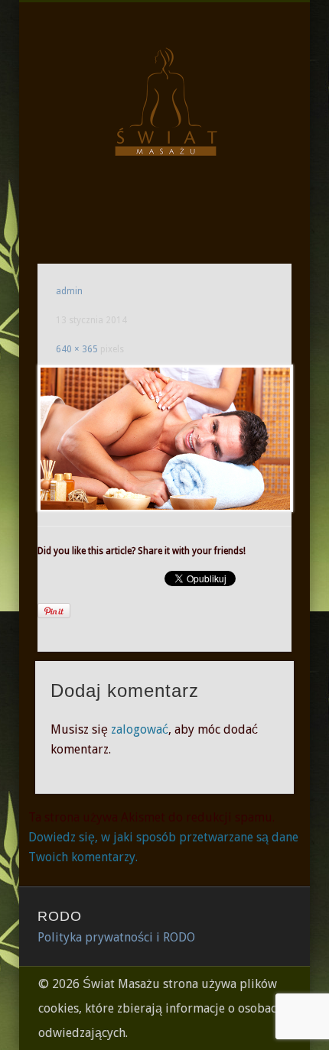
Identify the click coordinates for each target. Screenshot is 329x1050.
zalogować (139, 729)
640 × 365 (77, 349)
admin (69, 291)
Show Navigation (254, 137)
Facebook (162, 213)
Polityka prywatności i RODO (116, 937)
